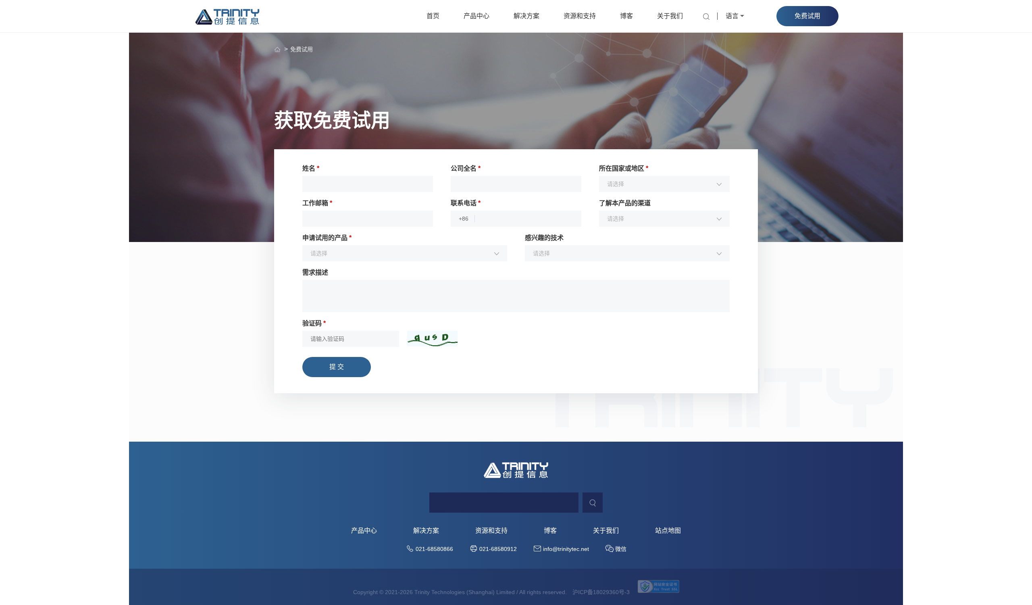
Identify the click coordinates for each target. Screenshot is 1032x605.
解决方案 (526, 16)
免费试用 (301, 49)
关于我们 (670, 16)
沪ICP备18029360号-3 (601, 592)
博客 (626, 16)
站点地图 (668, 531)
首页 (433, 16)
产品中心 (476, 16)
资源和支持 (580, 16)
